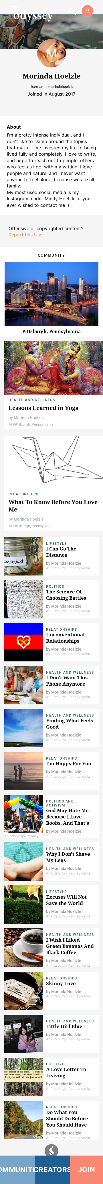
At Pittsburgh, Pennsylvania (31, 424)
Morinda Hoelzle (29, 417)
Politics (55, 587)
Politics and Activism (60, 803)
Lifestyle (56, 544)
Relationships (24, 494)
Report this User (26, 235)
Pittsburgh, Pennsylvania (51, 331)
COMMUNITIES (17, 1170)
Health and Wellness (32, 400)
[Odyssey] (33, 16)
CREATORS (52, 1170)
